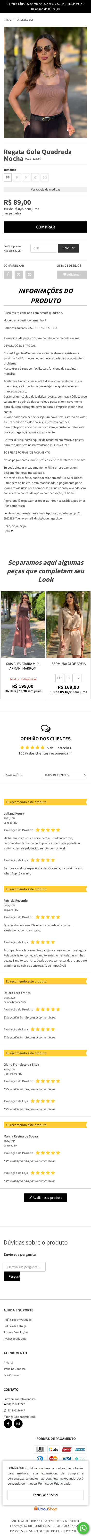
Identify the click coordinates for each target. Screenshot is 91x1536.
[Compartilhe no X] (19, 275)
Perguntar (14, 1276)
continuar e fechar (45, 1495)
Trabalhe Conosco (15, 1369)
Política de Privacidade (54, 1483)
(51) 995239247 (15, 1404)
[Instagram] (18, 1425)
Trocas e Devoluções (16, 1332)
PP (8, 177)
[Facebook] (8, 1425)
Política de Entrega (15, 1326)
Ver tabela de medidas (45, 189)
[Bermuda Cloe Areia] (68, 624)
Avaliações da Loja (15, 1338)
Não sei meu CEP (13, 250)
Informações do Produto (45, 295)
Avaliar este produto (47, 1197)
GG (44, 177)
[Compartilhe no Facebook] (8, 275)
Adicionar (73, 274)
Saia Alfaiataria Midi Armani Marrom (23, 666)
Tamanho (10, 170)
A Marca (8, 1362)
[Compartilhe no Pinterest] (29, 275)
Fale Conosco (12, 1375)
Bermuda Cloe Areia (68, 663)
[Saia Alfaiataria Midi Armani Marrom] (23, 624)
